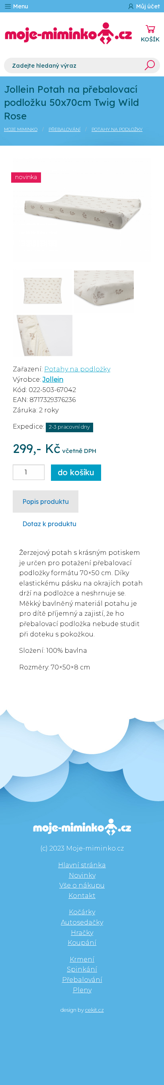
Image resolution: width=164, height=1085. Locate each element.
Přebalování (64, 129)
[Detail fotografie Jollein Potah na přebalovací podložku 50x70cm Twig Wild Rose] (82, 210)
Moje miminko (20, 129)
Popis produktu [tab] (45, 501)
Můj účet (147, 6)
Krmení (82, 959)
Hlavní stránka (82, 865)
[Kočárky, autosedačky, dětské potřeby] (68, 33)
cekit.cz (94, 1010)
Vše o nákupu (82, 885)
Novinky (82, 875)
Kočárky (82, 912)
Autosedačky (82, 922)
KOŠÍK (150, 39)
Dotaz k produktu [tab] (49, 524)
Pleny (82, 990)
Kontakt (82, 896)
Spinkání (82, 969)
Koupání (82, 942)
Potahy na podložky (117, 129)
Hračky (82, 933)
